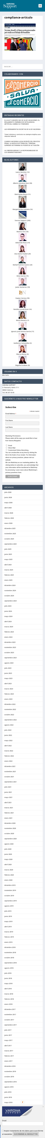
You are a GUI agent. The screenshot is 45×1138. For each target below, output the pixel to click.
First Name (9, 420)
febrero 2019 (9, 937)
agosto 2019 (8, 906)
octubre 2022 (9, 715)
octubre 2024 (9, 596)
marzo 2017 (8, 1051)
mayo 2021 (8, 797)
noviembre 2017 (10, 1014)
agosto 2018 (8, 968)
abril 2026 (8, 508)
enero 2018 (8, 1004)
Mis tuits (5, 375)
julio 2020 (7, 849)
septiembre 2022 (10, 720)
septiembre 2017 (10, 1025)
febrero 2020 (9, 875)
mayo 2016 (8, 1102)
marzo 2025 (8, 570)
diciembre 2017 (9, 1009)
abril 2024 (8, 621)
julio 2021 (7, 787)
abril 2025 (8, 565)
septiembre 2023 (10, 658)
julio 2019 (7, 911)
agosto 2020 (8, 844)
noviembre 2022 (10, 709)
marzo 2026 (8, 513)
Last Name (9, 427)
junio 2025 (8, 554)
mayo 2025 (8, 559)
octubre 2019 (9, 896)
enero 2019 (8, 942)
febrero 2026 (9, 518)
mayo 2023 (8, 678)
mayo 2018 (8, 983)
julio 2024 (7, 606)
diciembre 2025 (9, 528)
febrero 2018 (9, 999)
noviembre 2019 (10, 890)
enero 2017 (8, 1061)
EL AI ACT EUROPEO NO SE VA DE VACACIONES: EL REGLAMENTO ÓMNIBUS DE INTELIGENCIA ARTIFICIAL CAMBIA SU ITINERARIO (22, 122)
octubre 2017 (9, 1020)
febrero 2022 (9, 756)
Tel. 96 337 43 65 (8, 392)
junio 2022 (8, 735)
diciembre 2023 (9, 642)
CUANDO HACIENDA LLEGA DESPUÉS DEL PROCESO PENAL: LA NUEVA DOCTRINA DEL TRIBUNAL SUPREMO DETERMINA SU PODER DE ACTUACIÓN (22, 143)
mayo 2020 (8, 859)
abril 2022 (8, 746)
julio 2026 (7, 492)
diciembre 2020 (9, 823)
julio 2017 (7, 1030)
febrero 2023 (9, 694)
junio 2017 (8, 1035)
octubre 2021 (9, 777)
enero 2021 (8, 818)
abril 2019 (8, 927)
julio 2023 (7, 668)
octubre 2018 (9, 958)
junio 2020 (8, 854)
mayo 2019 (8, 921)
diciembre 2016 (9, 1066)
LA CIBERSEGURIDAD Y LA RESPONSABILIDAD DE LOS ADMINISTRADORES (21, 151)
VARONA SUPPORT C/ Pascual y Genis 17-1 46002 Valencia (10, 387)
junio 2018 (8, 978)
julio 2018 (7, 973)
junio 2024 (8, 611)
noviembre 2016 (10, 1071)
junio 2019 (8, 916)
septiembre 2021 (10, 782)
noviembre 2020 (10, 828)
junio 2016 (8, 1097)
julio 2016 (7, 1092)
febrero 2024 (9, 632)
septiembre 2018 (10, 963)
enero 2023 (8, 699)
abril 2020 (8, 864)
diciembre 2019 (9, 885)
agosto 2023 (8, 663)
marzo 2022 (8, 751)
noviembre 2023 (10, 647)
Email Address (10, 414)
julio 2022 (7, 730)
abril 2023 (8, 684)
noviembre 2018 (10, 952)
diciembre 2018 (9, 947)
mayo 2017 (8, 1040)
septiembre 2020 (10, 839)
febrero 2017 (9, 1056)
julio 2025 (7, 549)
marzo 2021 (8, 808)
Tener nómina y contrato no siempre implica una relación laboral (22, 135)
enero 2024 (8, 637)
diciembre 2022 (9, 704)
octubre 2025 (9, 539)
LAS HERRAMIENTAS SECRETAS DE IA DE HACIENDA (22, 129)
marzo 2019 (8, 932)
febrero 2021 (9, 813)
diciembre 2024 (9, 585)
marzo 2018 (8, 994)
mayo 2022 (8, 740)
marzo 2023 (8, 689)
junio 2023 (8, 673)
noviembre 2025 (10, 534)
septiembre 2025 (10, 544)
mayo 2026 (8, 503)
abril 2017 (8, 1046)
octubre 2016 (9, 1077)
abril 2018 (8, 989)
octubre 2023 (9, 652)
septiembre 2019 (10, 901)
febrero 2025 (9, 575)
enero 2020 (8, 880)
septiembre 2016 (10, 1082)
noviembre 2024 (10, 590)
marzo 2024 (8, 627)
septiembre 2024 (10, 601)
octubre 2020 (9, 833)
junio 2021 (8, 792)
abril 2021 (8, 802)
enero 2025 (8, 580)
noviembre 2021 (10, 771)
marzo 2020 (8, 870)
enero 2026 (8, 523)
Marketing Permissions (13, 436)
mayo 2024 (8, 616)
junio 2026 (8, 497)
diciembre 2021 (9, 766)
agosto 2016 (8, 1087)
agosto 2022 (8, 725)
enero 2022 (8, 761)
